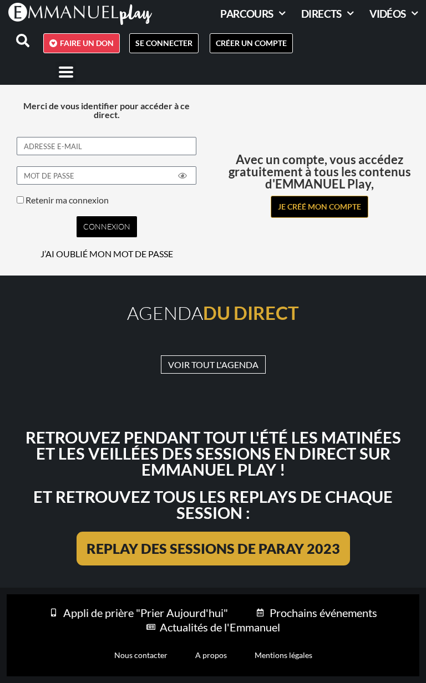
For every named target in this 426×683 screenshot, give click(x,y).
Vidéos (387, 13)
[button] (65, 72)
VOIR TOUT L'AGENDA (213, 364)
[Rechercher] (16, 40)
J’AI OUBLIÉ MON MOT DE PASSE (106, 254)
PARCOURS (246, 13)
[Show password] (182, 176)
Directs (321, 13)
